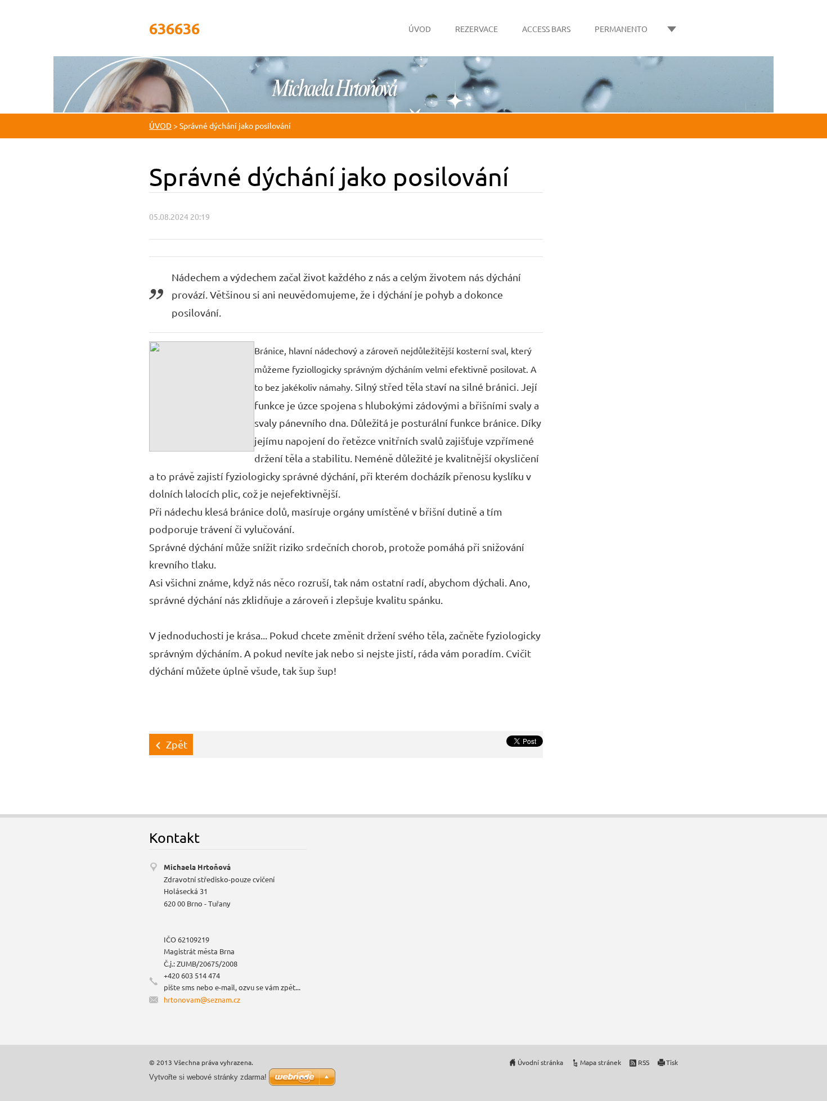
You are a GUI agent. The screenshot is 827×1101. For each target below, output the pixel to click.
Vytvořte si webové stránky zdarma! (208, 1077)
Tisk (672, 1062)
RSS (643, 1062)
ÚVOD (419, 29)
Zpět (176, 744)
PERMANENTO (621, 29)
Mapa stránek (600, 1062)
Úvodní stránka (540, 1062)
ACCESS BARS (546, 29)
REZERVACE (476, 29)
